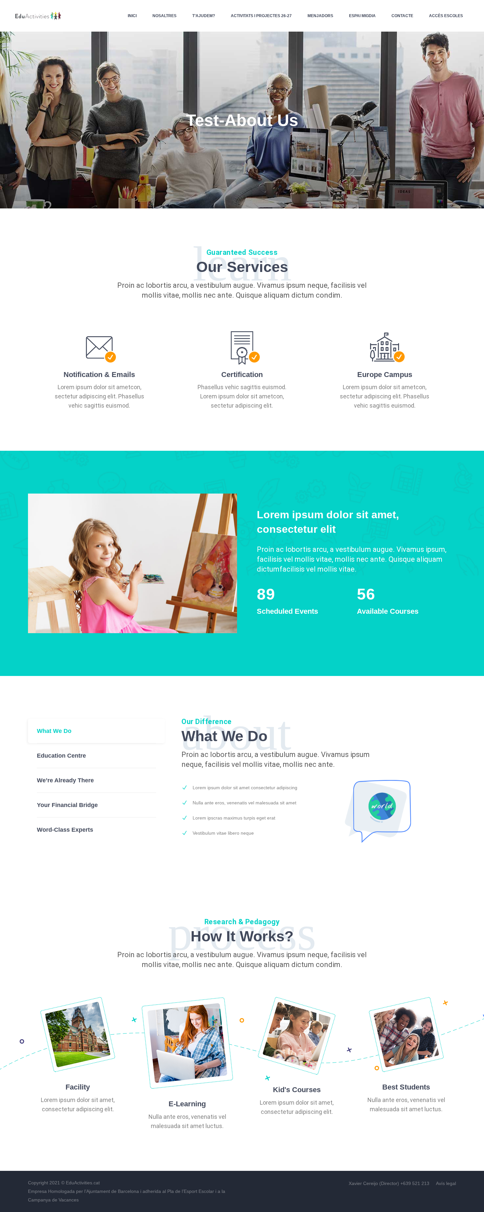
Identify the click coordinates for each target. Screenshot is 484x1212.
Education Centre (61, 755)
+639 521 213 (415, 1183)
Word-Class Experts (65, 829)
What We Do (54, 731)
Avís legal (446, 1183)
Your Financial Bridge (67, 805)
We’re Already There (65, 780)
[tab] (96, 731)
